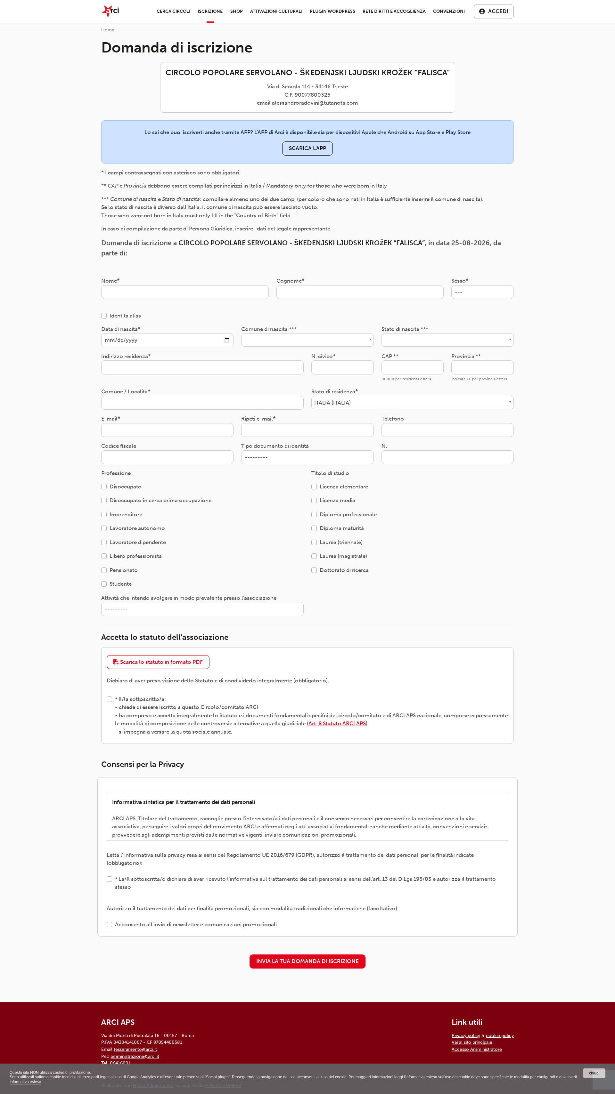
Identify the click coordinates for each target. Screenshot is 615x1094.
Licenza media (337, 500)
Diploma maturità (342, 528)
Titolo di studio (330, 473)
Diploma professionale (348, 514)
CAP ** (389, 356)
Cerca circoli (173, 11)
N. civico (322, 356)
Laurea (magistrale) (343, 556)
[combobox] (307, 340)
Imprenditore (126, 514)
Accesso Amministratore (477, 1049)
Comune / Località (124, 391)
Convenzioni (449, 11)
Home (107, 30)
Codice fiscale (118, 446)
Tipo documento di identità (275, 446)
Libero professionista (136, 556)
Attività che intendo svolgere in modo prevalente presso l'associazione (188, 598)
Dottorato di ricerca (344, 570)
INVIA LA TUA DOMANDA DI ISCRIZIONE (307, 961)
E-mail (109, 418)
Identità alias (125, 315)
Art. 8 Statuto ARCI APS (337, 723)
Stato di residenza (333, 391)
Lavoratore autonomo (137, 528)
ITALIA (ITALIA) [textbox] (332, 402)
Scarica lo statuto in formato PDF (161, 662)
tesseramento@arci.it (135, 1049)
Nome (109, 281)
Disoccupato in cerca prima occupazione (160, 500)
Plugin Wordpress (332, 11)
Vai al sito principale (472, 1042)
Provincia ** (466, 356)
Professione (116, 473)
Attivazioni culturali (276, 11)
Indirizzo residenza (124, 356)
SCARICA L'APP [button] (307, 148)
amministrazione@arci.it (135, 1056)
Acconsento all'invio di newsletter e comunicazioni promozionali (196, 924)
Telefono (392, 418)
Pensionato (124, 570)
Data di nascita (119, 329)
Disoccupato (126, 486)
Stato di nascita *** (404, 329)
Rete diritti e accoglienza (394, 11)
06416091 (120, 1063)
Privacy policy (466, 1035)
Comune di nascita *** (269, 329)
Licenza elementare (344, 486)
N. (384, 446)
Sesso (458, 281)
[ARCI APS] (110, 11)
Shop (236, 11)
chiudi (594, 1073)
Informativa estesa (25, 1082)
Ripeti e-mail (257, 418)
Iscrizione (210, 11)
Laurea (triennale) (341, 542)
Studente (121, 584)
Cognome (289, 281)
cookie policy (500, 1035)
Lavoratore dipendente (138, 542)
